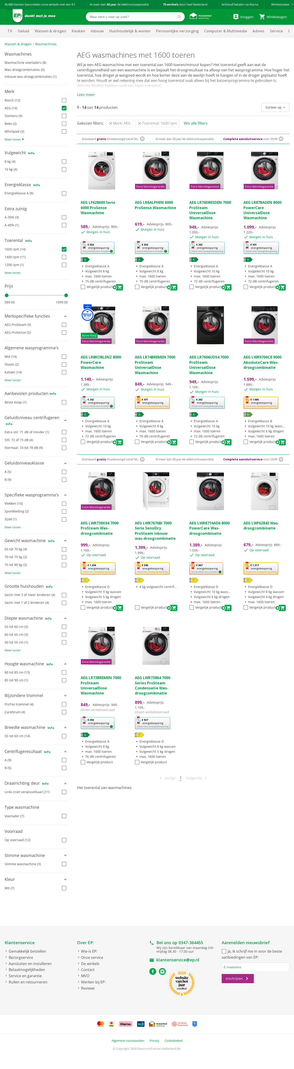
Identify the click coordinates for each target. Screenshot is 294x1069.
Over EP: (85, 942)
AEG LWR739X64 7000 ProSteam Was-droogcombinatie (100, 528)
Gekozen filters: (90, 123)
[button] (36, 54)
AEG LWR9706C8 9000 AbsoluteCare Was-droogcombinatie (262, 362)
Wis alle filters (196, 123)
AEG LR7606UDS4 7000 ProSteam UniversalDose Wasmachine (209, 365)
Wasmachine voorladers (25, 62)
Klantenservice (20, 942)
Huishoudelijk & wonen (129, 31)
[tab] (36, 54)
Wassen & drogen (50, 31)
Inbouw (97, 31)
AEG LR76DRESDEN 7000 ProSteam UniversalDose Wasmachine (210, 210)
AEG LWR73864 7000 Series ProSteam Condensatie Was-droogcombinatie (152, 685)
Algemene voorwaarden (128, 1040)
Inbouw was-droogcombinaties (31, 76)
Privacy (154, 1040)
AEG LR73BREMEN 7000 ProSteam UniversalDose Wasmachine (101, 685)
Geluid (23, 31)
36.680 (8, 4)
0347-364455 (190, 942)
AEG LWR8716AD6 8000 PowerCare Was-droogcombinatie (209, 528)
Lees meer (86, 94)
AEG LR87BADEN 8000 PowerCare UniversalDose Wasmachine (262, 210)
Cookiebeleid (173, 1040)
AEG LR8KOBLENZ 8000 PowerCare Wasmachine (101, 362)
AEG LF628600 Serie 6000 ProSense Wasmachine (98, 207)
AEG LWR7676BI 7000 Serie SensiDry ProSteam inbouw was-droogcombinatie (155, 531)
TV (9, 31)
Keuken (78, 31)
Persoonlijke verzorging (177, 31)
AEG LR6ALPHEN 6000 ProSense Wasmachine (155, 205)
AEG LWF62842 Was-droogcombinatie (261, 526)
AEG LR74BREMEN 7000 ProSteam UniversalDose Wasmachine (155, 365)
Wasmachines (46, 44)
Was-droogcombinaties (25, 69)
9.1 (73, 4)
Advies (258, 31)
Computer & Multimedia (225, 31)
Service (276, 31)
